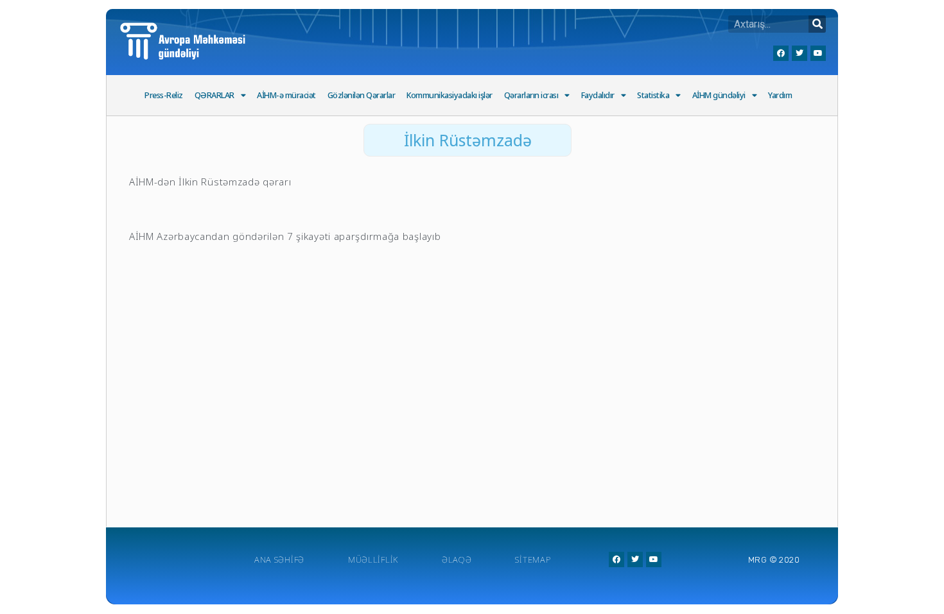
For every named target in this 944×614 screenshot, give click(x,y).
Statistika (653, 95)
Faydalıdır (598, 95)
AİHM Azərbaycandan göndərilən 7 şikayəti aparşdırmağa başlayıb (285, 236)
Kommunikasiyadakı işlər (449, 95)
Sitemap (532, 559)
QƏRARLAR (214, 95)
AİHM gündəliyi (719, 95)
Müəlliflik (373, 559)
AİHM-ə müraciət (286, 95)
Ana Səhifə (279, 559)
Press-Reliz (163, 95)
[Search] (817, 24)
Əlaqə (457, 559)
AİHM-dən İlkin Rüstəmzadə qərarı (210, 181)
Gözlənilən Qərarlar (362, 95)
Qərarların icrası (531, 95)
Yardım (780, 95)
